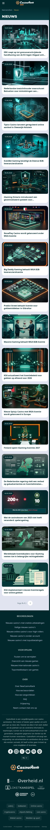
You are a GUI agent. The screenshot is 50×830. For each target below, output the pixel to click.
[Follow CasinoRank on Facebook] (10, 751)
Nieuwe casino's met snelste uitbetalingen (25, 623)
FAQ (25, 699)
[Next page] (30, 603)
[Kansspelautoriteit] (10, 781)
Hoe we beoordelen (25, 690)
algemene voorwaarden (32, 826)
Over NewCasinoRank (25, 686)
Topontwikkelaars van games (25, 669)
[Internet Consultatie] (30, 781)
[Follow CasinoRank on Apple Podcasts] (39, 751)
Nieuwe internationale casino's (25, 665)
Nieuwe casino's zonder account (25, 636)
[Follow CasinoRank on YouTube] (27, 751)
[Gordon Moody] (21, 794)
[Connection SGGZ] (41, 788)
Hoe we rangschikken (25, 695)
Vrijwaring (25, 703)
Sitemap (44, 826)
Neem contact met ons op (25, 708)
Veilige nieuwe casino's (25, 627)
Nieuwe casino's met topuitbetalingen (25, 640)
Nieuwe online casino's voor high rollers (25, 631)
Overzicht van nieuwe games (25, 661)
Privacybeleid (18, 826)
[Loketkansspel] (19, 788)
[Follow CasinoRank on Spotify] (33, 751)
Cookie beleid (7, 826)
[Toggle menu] (3, 3)
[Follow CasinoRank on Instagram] (16, 751)
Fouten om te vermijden (25, 656)
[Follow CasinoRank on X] (22, 751)
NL (24, 758)
